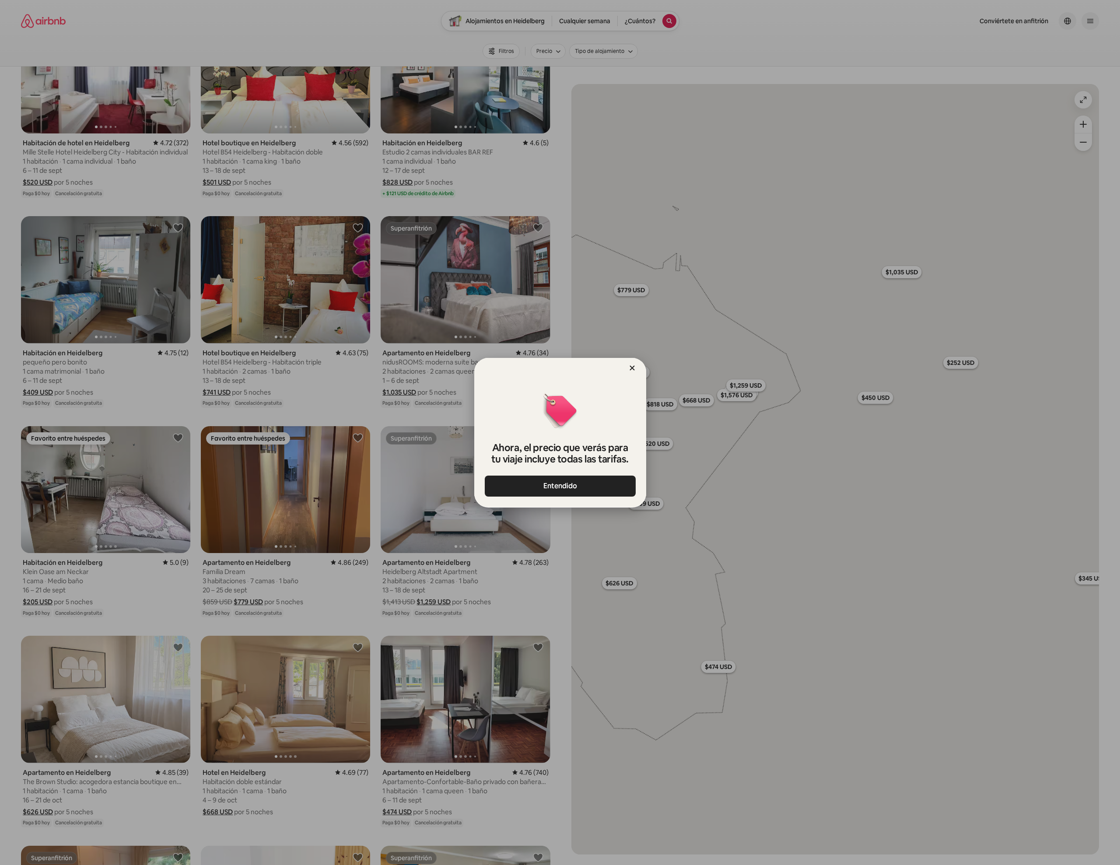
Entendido (560, 485)
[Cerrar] (632, 367)
